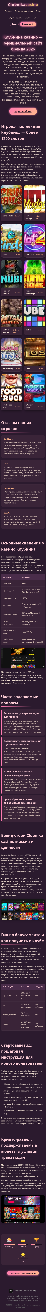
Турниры (8, 11)
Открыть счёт (28, 24)
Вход (14, 24)
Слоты (38, 11)
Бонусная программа (24, 11)
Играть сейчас (23, 111)
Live (35, 18)
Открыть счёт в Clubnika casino (23, 1273)
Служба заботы (15, 18)
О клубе (28, 18)
